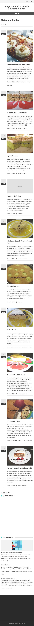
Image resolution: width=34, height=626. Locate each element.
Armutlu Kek (12, 329)
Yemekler (22, 82)
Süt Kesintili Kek (13, 421)
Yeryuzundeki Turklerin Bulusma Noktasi (17, 7)
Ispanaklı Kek (12, 156)
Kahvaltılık (14, 347)
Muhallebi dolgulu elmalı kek (18, 64)
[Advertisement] (12, 504)
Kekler (13, 82)
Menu (27, 1)
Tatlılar (17, 82)
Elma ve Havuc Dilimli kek (17, 112)
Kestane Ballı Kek (14, 196)
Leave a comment (22, 128)
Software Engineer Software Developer (11, 552)
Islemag (11, 623)
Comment (20, 213)
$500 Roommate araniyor (8, 578)
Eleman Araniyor (5, 564)
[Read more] (10, 560)
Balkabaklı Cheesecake (16, 374)
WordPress (22, 623)
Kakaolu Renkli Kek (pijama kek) (19, 468)
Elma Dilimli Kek (13, 286)
